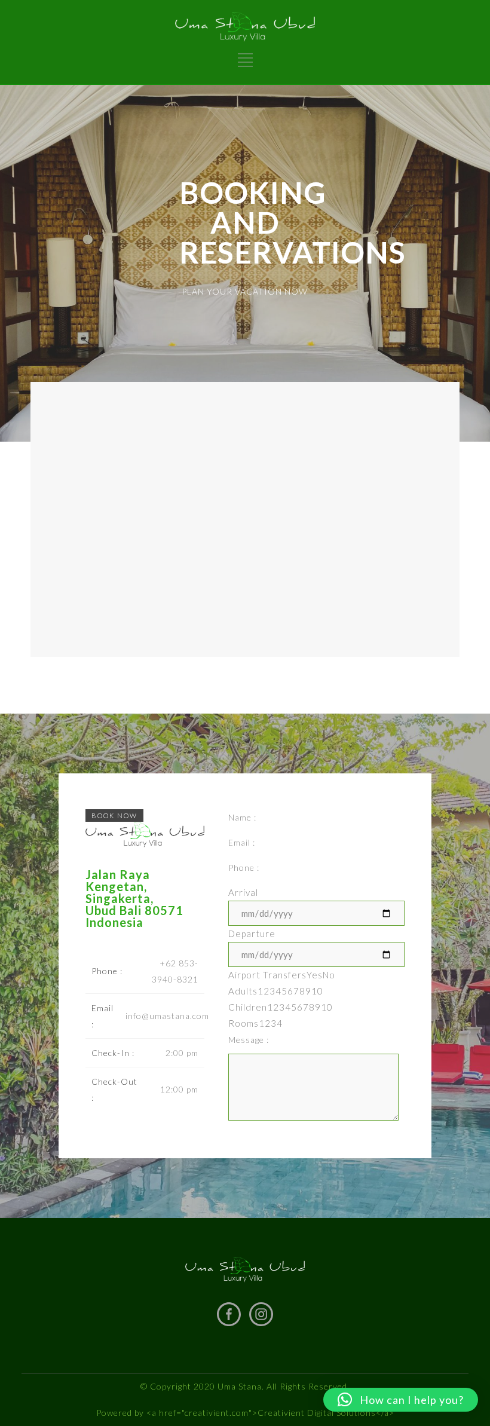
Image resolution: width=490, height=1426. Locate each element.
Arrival (243, 892)
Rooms (255, 1023)
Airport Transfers (281, 974)
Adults (275, 991)
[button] (400, 1400)
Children (280, 1007)
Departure (251, 933)
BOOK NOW (114, 815)
